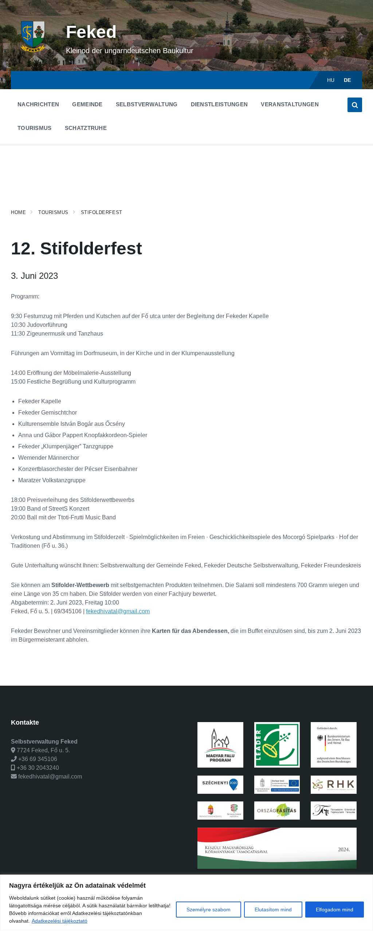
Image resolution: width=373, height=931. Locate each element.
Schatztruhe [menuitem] (86, 128)
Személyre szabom (208, 909)
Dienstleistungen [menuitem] (219, 104)
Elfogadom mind (334, 909)
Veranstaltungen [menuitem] (290, 104)
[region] (186, 903)
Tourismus (53, 212)
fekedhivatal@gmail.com (118, 611)
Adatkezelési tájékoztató (59, 921)
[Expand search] (355, 105)
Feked (91, 31)
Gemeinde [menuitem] (87, 104)
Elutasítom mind (273, 909)
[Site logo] (33, 57)
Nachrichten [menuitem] (38, 104)
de (347, 80)
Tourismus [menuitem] (34, 128)
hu (331, 80)
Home (18, 212)
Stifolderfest (101, 212)
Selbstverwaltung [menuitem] (147, 104)
